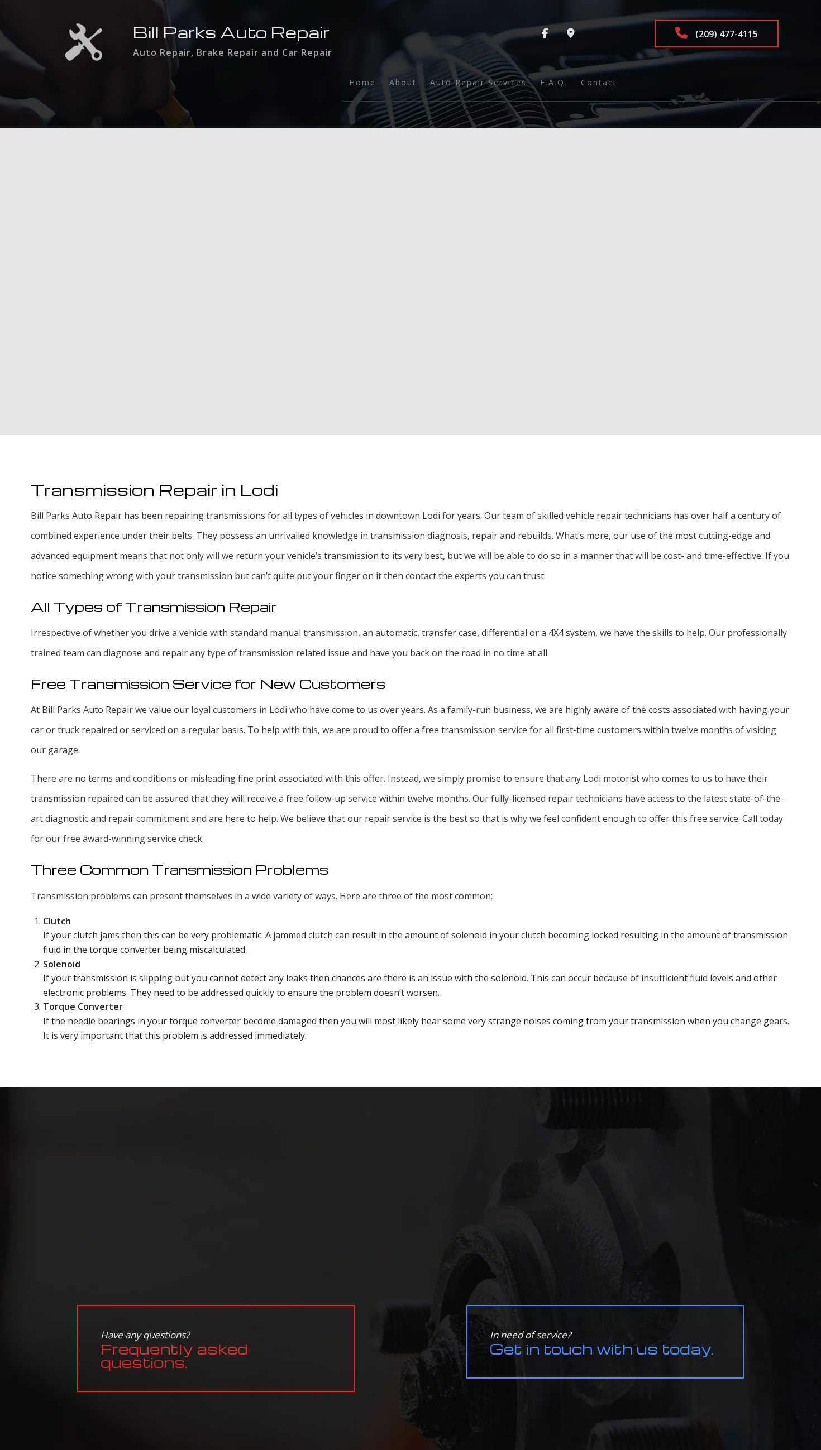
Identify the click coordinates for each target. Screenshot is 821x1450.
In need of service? (602, 1343)
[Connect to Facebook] (544, 33)
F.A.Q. (553, 82)
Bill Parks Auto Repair (231, 32)
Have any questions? (174, 1349)
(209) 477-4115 (725, 34)
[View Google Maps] (571, 33)
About (403, 82)
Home (362, 82)
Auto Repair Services (478, 82)
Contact (599, 82)
